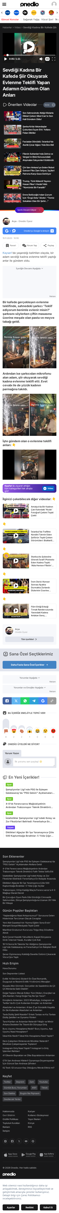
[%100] (25, 13)
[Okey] (16, 13)
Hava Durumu (9, 968)
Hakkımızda (8, 1111)
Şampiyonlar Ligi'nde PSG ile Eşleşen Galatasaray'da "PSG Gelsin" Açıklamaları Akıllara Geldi (29, 791)
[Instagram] (5, 1141)
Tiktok (44, 1087)
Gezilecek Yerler (12, 1099)
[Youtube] (26, 1141)
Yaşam (10, 827)
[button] (47, 59)
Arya (22, 221)
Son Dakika (9, 1093)
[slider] (29, 55)
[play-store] (29, 1155)
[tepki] (6, 730)
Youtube (43, 1081)
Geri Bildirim (9, 1115)
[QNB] (34, 13)
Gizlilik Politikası (10, 1119)
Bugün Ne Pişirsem (29, 1093)
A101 (34, 1087)
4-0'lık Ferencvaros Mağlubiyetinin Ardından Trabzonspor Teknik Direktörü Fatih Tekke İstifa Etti (28, 805)
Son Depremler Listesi (14, 973)
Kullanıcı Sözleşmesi (38, 1115)
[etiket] (6, 555)
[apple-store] (11, 1155)
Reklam (6, 1127)
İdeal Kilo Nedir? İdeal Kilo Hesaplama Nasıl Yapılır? (28, 1036)
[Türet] (42, 13)
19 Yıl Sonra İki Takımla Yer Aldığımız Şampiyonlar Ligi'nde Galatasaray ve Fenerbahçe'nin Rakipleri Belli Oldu (29, 947)
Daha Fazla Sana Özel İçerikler (27, 664)
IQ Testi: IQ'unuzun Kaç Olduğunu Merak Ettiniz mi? (28, 1067)
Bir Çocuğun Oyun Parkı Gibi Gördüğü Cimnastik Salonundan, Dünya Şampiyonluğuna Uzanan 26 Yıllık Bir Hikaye (29, 900)
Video (17, 27)
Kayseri (7, 252)
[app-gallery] (47, 1155)
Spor (9, 784)
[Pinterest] (33, 1141)
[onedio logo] (27, 1174)
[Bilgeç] (51, 13)
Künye (31, 1123)
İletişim (6, 1131)
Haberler (7, 27)
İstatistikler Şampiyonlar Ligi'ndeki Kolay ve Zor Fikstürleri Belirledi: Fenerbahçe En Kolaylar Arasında (30, 820)
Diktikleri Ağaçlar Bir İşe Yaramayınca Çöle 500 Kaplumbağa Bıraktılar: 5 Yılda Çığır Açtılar (30, 834)
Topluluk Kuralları (11, 1123)
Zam (32, 1081)
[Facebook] (12, 1141)
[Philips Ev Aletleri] (7, 13)
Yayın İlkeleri (34, 1119)
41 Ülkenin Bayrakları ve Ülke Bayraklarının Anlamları (29, 1055)
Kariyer (31, 1111)
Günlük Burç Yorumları (15, 1087)
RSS (30, 1127)
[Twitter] (19, 1141)
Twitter (7, 1081)
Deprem (20, 1081)
